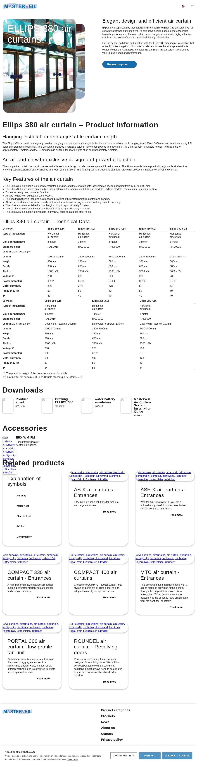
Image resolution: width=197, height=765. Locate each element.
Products (108, 716)
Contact (107, 733)
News (105, 722)
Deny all (149, 756)
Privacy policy (112, 739)
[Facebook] (175, 711)
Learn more (72, 759)
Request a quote (117, 64)
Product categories (115, 710)
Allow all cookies (177, 756)
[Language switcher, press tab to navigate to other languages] (185, 6)
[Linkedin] (181, 711)
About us (108, 727)
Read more (109, 511)
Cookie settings (124, 756)
